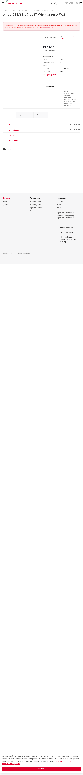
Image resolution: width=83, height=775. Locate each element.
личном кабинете (47, 28)
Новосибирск (14, 130)
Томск (11, 125)
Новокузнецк (14, 140)
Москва (11, 135)
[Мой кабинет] (60, 3)
